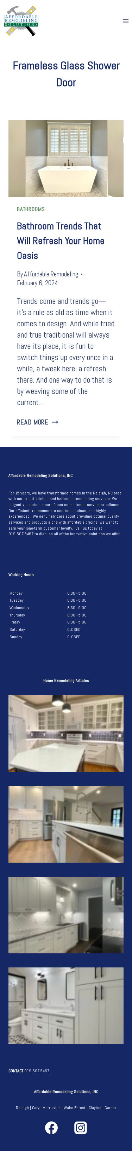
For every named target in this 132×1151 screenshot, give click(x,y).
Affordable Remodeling (51, 274)
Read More (37, 422)
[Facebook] (51, 1127)
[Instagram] (80, 1127)
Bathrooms (31, 209)
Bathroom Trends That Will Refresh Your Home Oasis (61, 241)
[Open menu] (125, 20)
